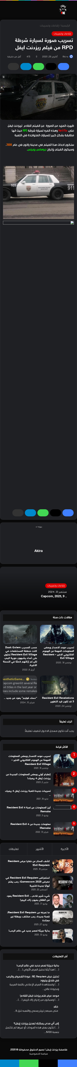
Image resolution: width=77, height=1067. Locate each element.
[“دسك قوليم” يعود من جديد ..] (20, 685)
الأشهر (40, 848)
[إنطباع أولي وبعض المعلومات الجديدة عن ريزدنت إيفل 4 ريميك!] (63, 779)
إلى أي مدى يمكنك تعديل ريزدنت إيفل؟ (36, 1017)
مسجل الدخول (49, 731)
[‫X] (51, 66)
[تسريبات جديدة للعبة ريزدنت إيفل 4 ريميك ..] (63, 796)
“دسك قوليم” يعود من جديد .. (20, 698)
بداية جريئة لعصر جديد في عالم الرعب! (29, 930)
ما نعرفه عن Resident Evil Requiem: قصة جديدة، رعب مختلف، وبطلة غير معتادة (28, 916)
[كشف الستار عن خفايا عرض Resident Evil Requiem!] (63, 866)
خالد (55, 1006)
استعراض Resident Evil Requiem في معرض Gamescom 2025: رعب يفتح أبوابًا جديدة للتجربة (28, 882)
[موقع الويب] (38, 557)
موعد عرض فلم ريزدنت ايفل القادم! (39, 995)
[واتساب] (38, 66)
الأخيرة (64, 848)
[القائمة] (5, 10)
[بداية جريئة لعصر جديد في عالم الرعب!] (63, 936)
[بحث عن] (72, 10)
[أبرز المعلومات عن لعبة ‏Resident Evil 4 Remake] (63, 813)
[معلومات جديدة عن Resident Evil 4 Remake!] (63, 829)
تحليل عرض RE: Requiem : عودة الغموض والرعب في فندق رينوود (32, 978)
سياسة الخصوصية (38, 1048)
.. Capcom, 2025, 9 (54, 597)
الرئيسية (65, 25)
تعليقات (14, 848)
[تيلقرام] (26, 66)
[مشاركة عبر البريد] (13, 66)
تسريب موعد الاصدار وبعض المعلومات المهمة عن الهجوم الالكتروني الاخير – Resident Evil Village (29, 760)
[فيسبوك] (63, 66)
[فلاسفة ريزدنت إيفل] (63, 8)
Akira (65, 57)
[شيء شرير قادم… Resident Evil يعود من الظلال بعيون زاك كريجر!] (63, 901)
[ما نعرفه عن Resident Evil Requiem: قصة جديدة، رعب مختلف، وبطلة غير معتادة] (63, 917)
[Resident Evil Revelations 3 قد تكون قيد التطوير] (57, 685)
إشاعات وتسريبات (49, 25)
